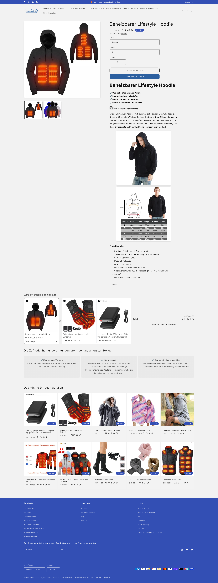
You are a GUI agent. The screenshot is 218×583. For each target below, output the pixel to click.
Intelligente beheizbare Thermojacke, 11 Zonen (74, 481)
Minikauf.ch (38, 578)
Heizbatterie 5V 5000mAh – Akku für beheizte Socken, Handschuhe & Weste (40, 432)
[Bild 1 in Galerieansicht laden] (33, 110)
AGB (92, 577)
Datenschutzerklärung (81, 577)
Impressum (106, 577)
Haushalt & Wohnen (31, 524)
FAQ (139, 517)
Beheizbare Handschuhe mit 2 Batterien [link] (76, 335)
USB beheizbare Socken (104, 480)
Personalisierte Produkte (33, 528)
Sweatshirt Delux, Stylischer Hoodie (177, 430)
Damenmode (29, 508)
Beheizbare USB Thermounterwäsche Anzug (40, 481)
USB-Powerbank (138, 271)
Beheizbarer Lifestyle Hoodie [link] (38, 334)
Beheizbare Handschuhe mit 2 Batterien (72, 431)
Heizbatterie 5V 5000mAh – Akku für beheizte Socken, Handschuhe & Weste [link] (113, 335)
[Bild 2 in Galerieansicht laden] (52, 110)
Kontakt (84, 520)
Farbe (112, 37)
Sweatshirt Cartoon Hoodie (139, 430)
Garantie (141, 520)
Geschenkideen (30, 517)
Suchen (84, 508)
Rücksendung (143, 524)
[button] (47, 8)
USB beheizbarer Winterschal (140, 480)
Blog (82, 517)
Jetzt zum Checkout (134, 77)
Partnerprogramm (88, 512)
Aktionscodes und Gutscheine (150, 532)
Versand (124, 33)
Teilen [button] (114, 284)
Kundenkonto (143, 508)
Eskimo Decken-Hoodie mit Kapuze (108, 430)
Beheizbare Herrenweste (172, 480)
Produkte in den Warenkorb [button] (163, 324)
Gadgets (27, 512)
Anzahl (112, 57)
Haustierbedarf (30, 520)
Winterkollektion (30, 536)
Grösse (112, 47)
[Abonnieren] (62, 549)
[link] (41, 315)
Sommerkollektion (31, 532)
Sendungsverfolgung (146, 512)
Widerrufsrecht (67, 577)
